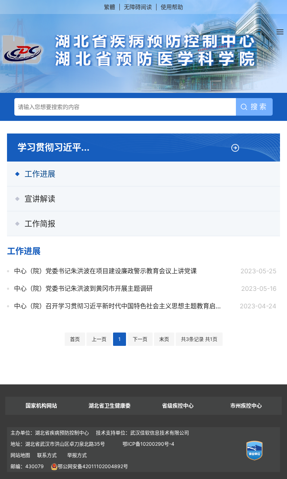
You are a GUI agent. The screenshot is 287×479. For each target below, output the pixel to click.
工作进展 (39, 173)
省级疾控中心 (178, 405)
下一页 (140, 339)
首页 (75, 339)
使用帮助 (172, 7)
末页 (164, 339)
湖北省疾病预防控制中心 (129, 50)
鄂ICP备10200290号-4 (148, 444)
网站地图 (20, 455)
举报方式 (77, 455)
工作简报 (39, 223)
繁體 (109, 7)
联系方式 (47, 455)
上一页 (99, 339)
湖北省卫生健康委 (110, 405)
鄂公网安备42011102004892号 (93, 466)
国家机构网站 (41, 405)
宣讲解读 (39, 198)
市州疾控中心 (246, 405)
